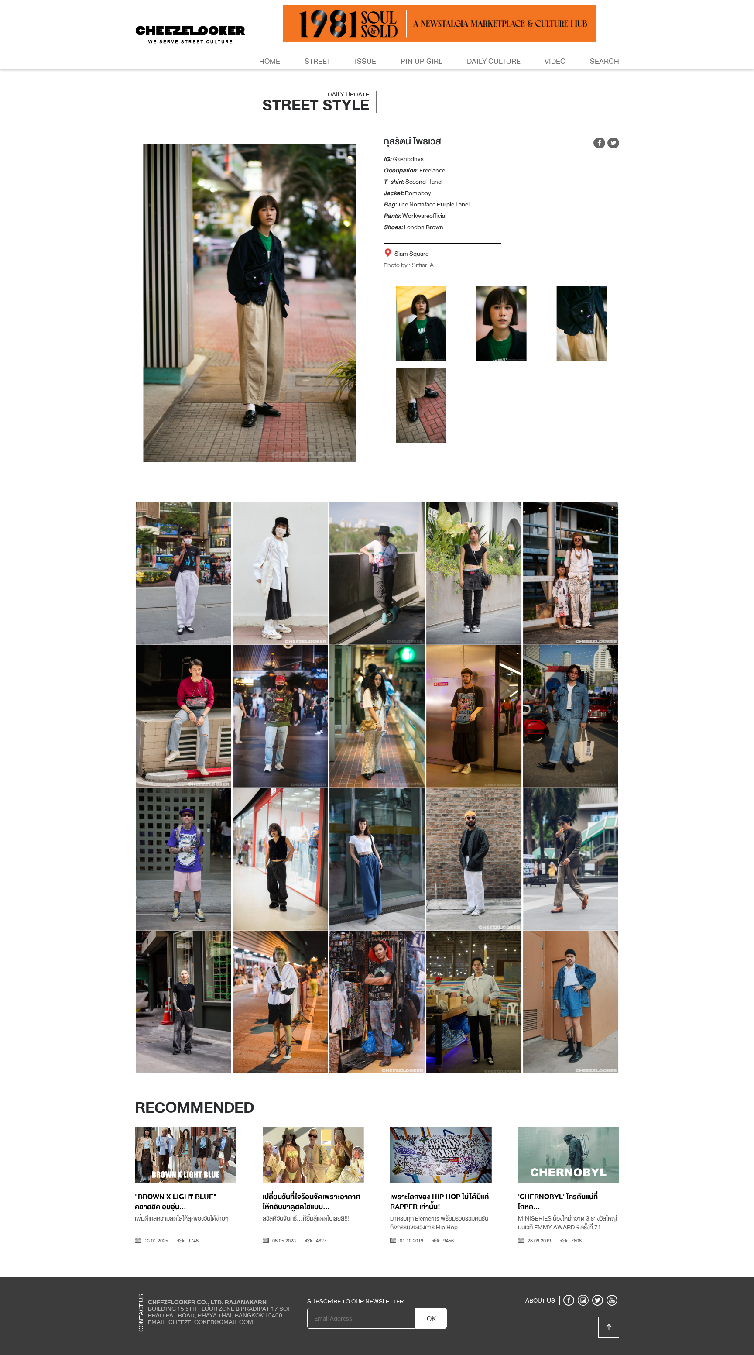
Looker (583, 1284)
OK (431, 1318)
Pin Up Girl (421, 61)
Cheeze (555, 1284)
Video (555, 61)
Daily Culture (494, 61)
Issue (365, 61)
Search (604, 61)
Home (269, 61)
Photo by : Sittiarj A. (409, 265)
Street (318, 61)
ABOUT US (540, 1300)
